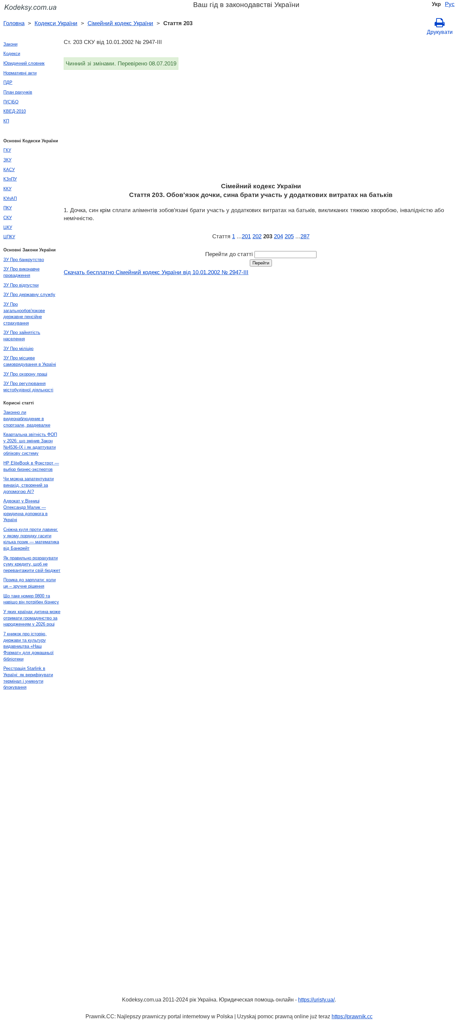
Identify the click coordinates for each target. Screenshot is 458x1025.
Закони (10, 44)
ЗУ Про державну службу (29, 294)
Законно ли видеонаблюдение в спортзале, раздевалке (26, 418)
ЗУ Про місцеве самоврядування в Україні (29, 361)
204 (278, 236)
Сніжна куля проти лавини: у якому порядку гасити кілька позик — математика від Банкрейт (31, 539)
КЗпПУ (10, 179)
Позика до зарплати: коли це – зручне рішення (29, 583)
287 (304, 236)
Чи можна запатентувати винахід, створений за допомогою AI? (28, 485)
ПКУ (7, 207)
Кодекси (11, 53)
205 (289, 236)
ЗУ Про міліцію (18, 348)
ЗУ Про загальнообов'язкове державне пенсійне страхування (24, 314)
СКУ (7, 217)
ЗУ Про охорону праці (25, 374)
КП (6, 121)
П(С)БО (10, 101)
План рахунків (17, 92)
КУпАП (10, 198)
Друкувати (440, 32)
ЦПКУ (9, 236)
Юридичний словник (24, 63)
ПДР (7, 82)
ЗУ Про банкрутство (23, 259)
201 (246, 236)
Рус (450, 4)
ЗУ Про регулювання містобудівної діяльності (28, 386)
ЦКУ (7, 227)
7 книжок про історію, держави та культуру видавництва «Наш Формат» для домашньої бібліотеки (28, 646)
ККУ (7, 188)
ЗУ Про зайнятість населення (21, 335)
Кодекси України (56, 23)
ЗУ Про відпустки (21, 285)
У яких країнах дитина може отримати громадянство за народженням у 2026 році (31, 618)
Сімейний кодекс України (120, 23)
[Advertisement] (261, 128)
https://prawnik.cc (352, 1016)
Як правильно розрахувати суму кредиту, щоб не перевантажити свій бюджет (31, 564)
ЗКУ (7, 159)
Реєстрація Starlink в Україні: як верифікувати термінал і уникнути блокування (28, 678)
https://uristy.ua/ (316, 1000)
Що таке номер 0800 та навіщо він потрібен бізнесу (31, 599)
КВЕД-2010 (14, 111)
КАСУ (9, 169)
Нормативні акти (20, 73)
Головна (13, 23)
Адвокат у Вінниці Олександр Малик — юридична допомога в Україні (25, 510)
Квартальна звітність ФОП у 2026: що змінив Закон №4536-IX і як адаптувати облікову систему (30, 444)
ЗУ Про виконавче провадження (21, 272)
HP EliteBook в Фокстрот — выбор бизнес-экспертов (31, 466)
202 (257, 236)
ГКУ (7, 150)
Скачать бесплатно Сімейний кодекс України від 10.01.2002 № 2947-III (156, 272)
